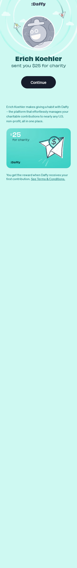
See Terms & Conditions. (48, 179)
